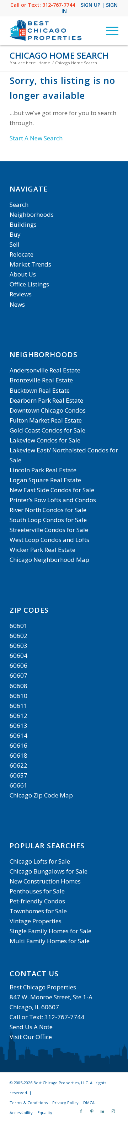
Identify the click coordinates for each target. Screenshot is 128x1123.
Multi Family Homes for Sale (50, 941)
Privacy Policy (65, 1102)
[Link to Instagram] (113, 1111)
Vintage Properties (36, 921)
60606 (18, 665)
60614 (18, 735)
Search (19, 204)
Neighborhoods (32, 214)
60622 (18, 765)
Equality (44, 1112)
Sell (15, 244)
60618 (18, 755)
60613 (18, 725)
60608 (18, 686)
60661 (18, 785)
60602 (18, 636)
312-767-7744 (58, 4)
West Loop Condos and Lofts (49, 540)
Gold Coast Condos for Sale (47, 430)
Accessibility (21, 1112)
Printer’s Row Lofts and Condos (53, 500)
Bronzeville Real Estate (41, 380)
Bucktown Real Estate (40, 390)
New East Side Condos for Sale (52, 490)
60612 (18, 715)
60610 (18, 696)
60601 (18, 626)
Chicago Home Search (59, 55)
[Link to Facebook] (81, 1111)
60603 (18, 645)
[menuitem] (108, 30)
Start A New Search (36, 138)
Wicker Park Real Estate (42, 550)
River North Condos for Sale (48, 510)
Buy (15, 234)
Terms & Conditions (29, 1102)
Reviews (21, 294)
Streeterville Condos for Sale (49, 530)
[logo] (53, 30)
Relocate (21, 254)
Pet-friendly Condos (37, 901)
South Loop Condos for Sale (48, 520)
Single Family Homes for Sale (50, 931)
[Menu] (108, 30)
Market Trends (30, 264)
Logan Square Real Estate (45, 480)
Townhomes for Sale (38, 911)
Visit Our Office (31, 1037)
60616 (18, 745)
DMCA (89, 1102)
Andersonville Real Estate (45, 370)
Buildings (23, 224)
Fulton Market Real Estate (46, 420)
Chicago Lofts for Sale (40, 861)
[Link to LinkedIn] (102, 1111)
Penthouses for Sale (37, 891)
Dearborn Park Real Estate (46, 400)
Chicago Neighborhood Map (49, 559)
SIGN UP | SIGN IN (90, 7)
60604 (18, 655)
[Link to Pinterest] (91, 1111)
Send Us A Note (31, 1027)
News (17, 304)
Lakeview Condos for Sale (45, 440)
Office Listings (29, 284)
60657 (18, 775)
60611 (18, 706)
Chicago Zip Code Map (41, 795)
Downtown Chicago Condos (48, 410)
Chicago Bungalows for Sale (48, 871)
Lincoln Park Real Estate (43, 470)
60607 (18, 675)
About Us (23, 274)
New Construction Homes (45, 881)
